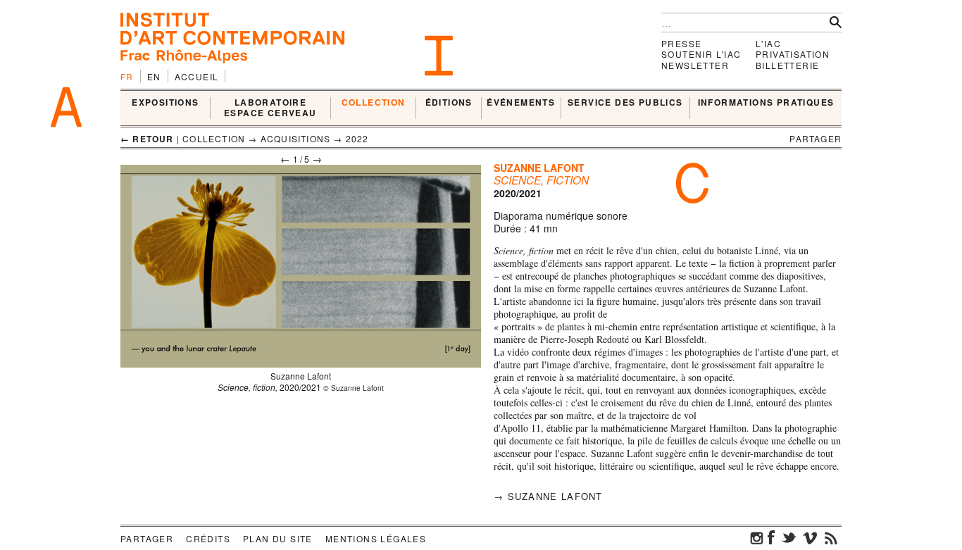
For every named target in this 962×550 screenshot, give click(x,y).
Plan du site (278, 538)
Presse (681, 43)
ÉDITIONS (449, 102)
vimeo (809, 537)
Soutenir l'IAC (701, 54)
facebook (771, 537)
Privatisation (793, 54)
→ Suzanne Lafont (548, 496)
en (154, 76)
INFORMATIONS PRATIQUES (766, 102)
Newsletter (695, 65)
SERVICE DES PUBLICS (625, 102)
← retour (147, 138)
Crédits (208, 538)
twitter (788, 537)
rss (831, 537)
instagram (757, 537)
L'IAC (768, 43)
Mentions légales (375, 538)
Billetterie (787, 65)
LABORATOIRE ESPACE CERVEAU (270, 108)
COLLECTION (374, 102)
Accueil (197, 76)
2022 (357, 138)
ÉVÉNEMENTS (521, 102)
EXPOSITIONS (165, 102)
